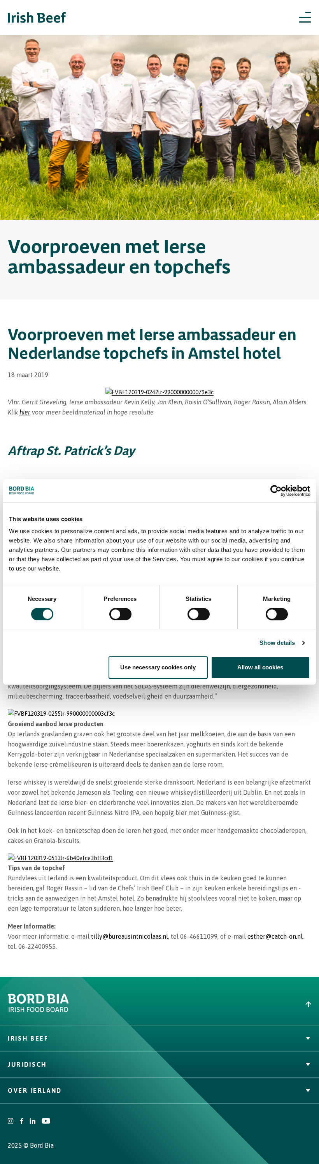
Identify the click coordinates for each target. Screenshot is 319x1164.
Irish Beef (28, 1038)
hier (24, 412)
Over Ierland (35, 1090)
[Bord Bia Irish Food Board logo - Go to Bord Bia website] (38, 1010)
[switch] (120, 614)
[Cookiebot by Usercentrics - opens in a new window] (276, 491)
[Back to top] (239, 1004)
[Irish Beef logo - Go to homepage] (37, 18)
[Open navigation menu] (305, 17)
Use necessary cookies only (158, 667)
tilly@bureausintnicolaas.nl (129, 936)
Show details (277, 642)
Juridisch (27, 1064)
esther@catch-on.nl (275, 936)
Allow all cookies (260, 667)
